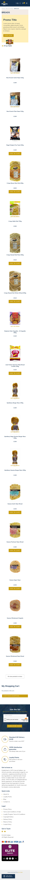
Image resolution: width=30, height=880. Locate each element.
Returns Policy (7, 822)
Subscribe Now (14, 726)
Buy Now (27, 56)
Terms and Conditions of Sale (12, 812)
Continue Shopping (11, 696)
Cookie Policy (7, 824)
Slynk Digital (20, 872)
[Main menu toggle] (26, 3)
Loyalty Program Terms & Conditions (14, 814)
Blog (4, 799)
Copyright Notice (8, 817)
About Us (6, 794)
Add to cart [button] (15, 153)
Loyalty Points (7, 797)
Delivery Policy (7, 819)
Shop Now (8, 35)
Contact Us (6, 802)
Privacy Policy (7, 809)
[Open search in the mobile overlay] (16, 3)
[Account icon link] (17, 3)
